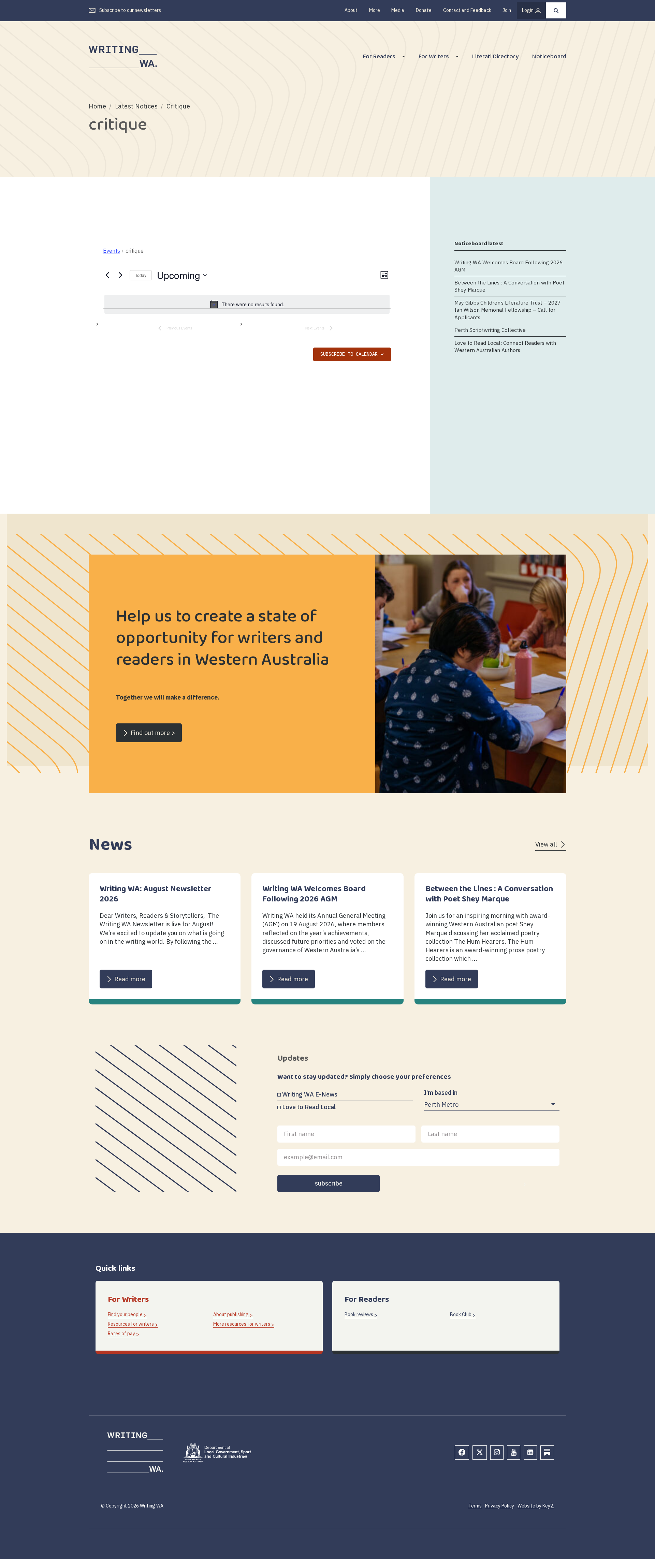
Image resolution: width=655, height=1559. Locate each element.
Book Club (460, 1314)
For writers (434, 57)
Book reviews (359, 1314)
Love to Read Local (309, 1107)
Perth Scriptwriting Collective (490, 330)
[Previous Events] (107, 275)
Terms (475, 1506)
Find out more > (153, 733)
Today (140, 275)
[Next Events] (120, 275)
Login (528, 10)
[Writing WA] (123, 57)
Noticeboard (549, 57)
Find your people (125, 1314)
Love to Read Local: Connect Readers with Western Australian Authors (505, 346)
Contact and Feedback (467, 10)
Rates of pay (121, 1333)
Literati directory (495, 57)
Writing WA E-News (309, 1094)
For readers (379, 57)
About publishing (231, 1314)
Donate (424, 10)
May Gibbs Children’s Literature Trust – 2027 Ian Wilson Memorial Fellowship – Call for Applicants (507, 310)
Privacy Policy (499, 1506)
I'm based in (440, 1093)
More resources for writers (241, 1324)
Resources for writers (131, 1324)
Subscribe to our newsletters (130, 10)
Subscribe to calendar (349, 354)
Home (97, 106)
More (374, 10)
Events (111, 250)
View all (546, 844)
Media (397, 10)
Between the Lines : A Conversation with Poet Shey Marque (509, 286)
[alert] (247, 304)
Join (507, 10)
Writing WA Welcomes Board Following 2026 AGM (508, 266)
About (351, 10)
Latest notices (136, 106)
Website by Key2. (536, 1506)
